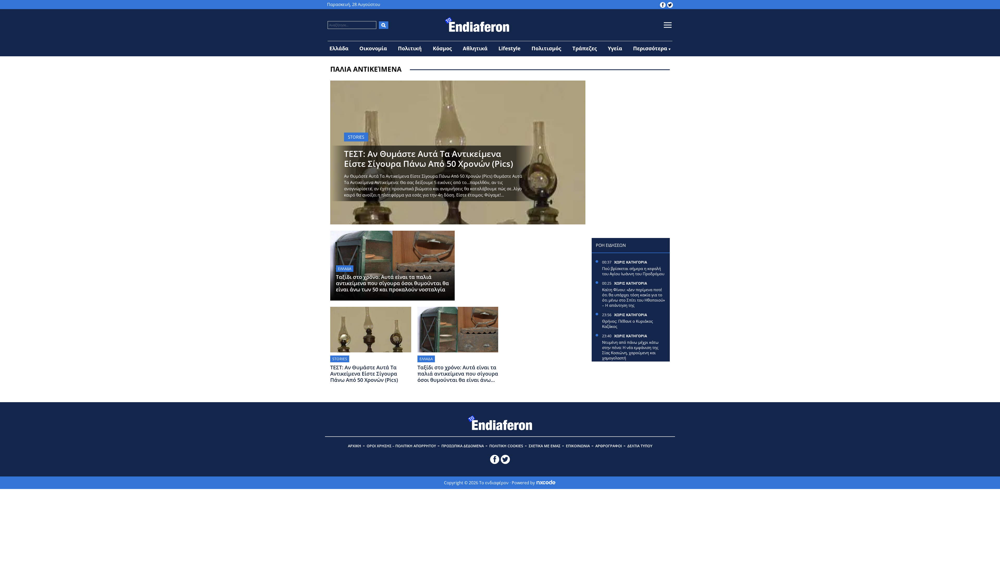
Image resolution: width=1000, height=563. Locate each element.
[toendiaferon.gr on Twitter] (670, 4)
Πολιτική (410, 48)
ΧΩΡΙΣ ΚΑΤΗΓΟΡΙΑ (630, 262)
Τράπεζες (584, 48)
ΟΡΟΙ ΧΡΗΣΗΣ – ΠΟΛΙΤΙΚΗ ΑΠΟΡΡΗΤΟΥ (401, 445)
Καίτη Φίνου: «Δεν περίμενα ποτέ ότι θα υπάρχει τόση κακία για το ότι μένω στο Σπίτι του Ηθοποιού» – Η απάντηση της (633, 297)
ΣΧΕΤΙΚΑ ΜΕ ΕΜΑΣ (544, 445)
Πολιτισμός (546, 48)
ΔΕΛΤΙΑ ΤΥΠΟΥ (639, 445)
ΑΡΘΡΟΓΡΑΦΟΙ (608, 445)
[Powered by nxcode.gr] (546, 483)
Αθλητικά (475, 48)
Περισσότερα (650, 48)
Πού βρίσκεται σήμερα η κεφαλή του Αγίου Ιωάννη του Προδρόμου (633, 271)
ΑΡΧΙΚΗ (354, 445)
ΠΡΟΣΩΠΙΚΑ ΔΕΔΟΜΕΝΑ (462, 445)
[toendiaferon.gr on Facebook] (663, 4)
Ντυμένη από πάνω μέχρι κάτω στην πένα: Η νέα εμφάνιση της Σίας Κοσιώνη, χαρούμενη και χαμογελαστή (630, 350)
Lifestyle (509, 48)
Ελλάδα (338, 48)
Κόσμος (442, 48)
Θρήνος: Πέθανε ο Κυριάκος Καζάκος (627, 324)
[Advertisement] (631, 113)
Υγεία (615, 48)
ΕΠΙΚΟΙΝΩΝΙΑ (578, 445)
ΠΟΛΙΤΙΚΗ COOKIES (506, 445)
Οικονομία (373, 48)
